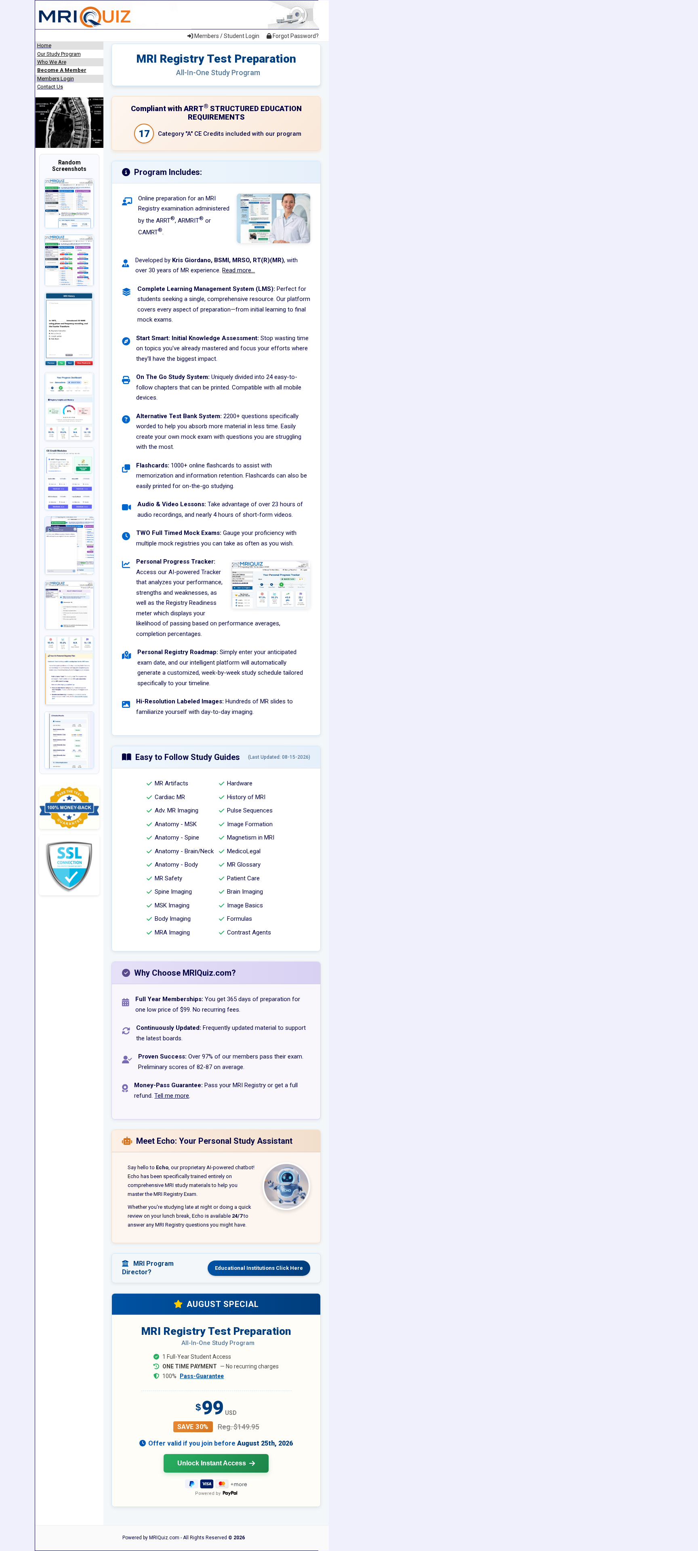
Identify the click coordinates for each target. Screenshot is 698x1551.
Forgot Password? (295, 36)
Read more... (238, 270)
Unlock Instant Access (211, 1463)
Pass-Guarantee (202, 1376)
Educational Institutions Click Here (259, 1268)
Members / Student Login (226, 36)
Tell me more (171, 1095)
